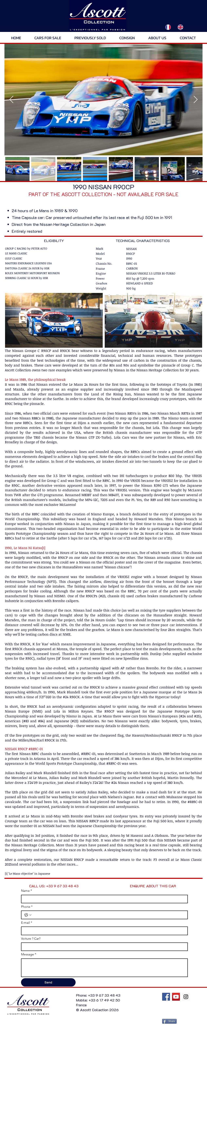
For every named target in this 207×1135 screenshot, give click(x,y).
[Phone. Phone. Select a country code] (28, 915)
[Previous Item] (11, 100)
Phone (27, 907)
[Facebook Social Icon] (166, 997)
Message (28, 954)
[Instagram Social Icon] (186, 997)
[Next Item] (195, 100)
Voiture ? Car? (30, 938)
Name (26, 891)
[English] (180, 27)
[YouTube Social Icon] (176, 997)
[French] (168, 27)
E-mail (26, 922)
